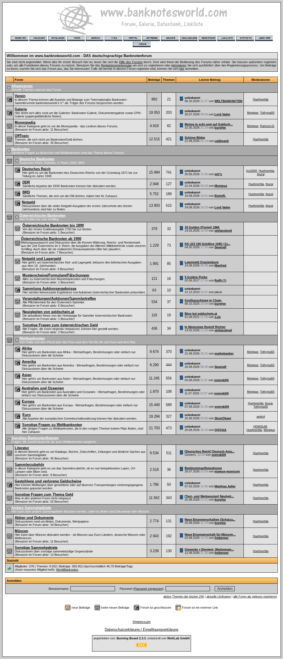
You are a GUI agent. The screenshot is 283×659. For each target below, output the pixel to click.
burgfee (220, 127)
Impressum (142, 622)
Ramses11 (267, 126)
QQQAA (220, 429)
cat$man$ (221, 141)
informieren (178, 65)
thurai (260, 174)
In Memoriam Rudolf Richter (205, 327)
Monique (252, 112)
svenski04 (221, 380)
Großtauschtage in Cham (203, 300)
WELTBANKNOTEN (228, 101)
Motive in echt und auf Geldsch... (209, 124)
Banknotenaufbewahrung (203, 468)
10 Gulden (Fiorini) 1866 (202, 227)
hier (181, 68)
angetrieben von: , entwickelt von (141, 638)
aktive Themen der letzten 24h (183, 596)
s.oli (217, 317)
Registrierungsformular (116, 65)
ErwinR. (220, 195)
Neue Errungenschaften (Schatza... (210, 519)
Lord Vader (222, 114)
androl (260, 416)
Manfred (220, 265)
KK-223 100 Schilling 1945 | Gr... (207, 243)
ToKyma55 (267, 112)
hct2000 (251, 170)
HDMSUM (260, 426)
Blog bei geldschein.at (201, 313)
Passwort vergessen (148, 588)
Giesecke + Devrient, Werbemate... (209, 549)
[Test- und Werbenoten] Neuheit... (209, 496)
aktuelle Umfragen (218, 596)
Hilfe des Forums (130, 62)
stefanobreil (223, 230)
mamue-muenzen (227, 471)
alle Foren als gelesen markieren (255, 596)
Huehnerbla (260, 99)
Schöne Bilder (195, 137)
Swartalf (220, 247)
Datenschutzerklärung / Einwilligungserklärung (141, 629)
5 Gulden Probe (196, 277)
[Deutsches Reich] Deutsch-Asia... (209, 451)
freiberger (221, 537)
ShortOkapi (222, 418)
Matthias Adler (224, 486)
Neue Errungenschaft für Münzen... (210, 534)
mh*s (218, 174)
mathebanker (224, 353)
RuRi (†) (220, 280)
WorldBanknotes (67, 569)
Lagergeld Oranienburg (202, 262)
